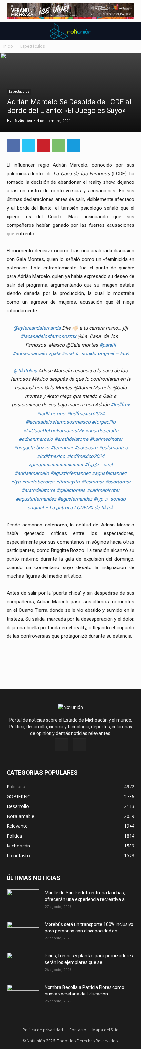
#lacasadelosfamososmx (48, 336)
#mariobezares (38, 482)
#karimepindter (106, 439)
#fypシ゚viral (98, 465)
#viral (68, 353)
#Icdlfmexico (51, 414)
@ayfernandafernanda (37, 328)
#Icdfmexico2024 (85, 414)
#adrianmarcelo (29, 353)
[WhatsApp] (58, 145)
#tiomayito (68, 482)
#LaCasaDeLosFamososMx (53, 431)
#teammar (61, 448)
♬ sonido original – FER (102, 353)
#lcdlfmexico (51, 456)
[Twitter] (28, 145)
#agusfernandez (109, 473)
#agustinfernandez (70, 473)
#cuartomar (118, 482)
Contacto (77, 1030)
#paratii (107, 345)
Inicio (8, 46)
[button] (11, 31)
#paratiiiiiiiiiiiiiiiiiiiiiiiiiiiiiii (55, 465)
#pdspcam (85, 448)
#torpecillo (104, 422)
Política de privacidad (43, 1030)
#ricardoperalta (101, 431)
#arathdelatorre (71, 439)
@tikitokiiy (25, 371)
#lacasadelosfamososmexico (58, 422)
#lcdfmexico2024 (85, 456)
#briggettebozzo (31, 448)
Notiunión (23, 120)
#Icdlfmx (120, 405)
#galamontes (113, 448)
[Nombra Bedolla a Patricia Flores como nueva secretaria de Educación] (23, 995)
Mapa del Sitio (105, 1030)
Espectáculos (32, 46)
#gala (54, 353)
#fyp (15, 482)
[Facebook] (13, 145)
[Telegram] (73, 145)
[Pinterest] (43, 145)
